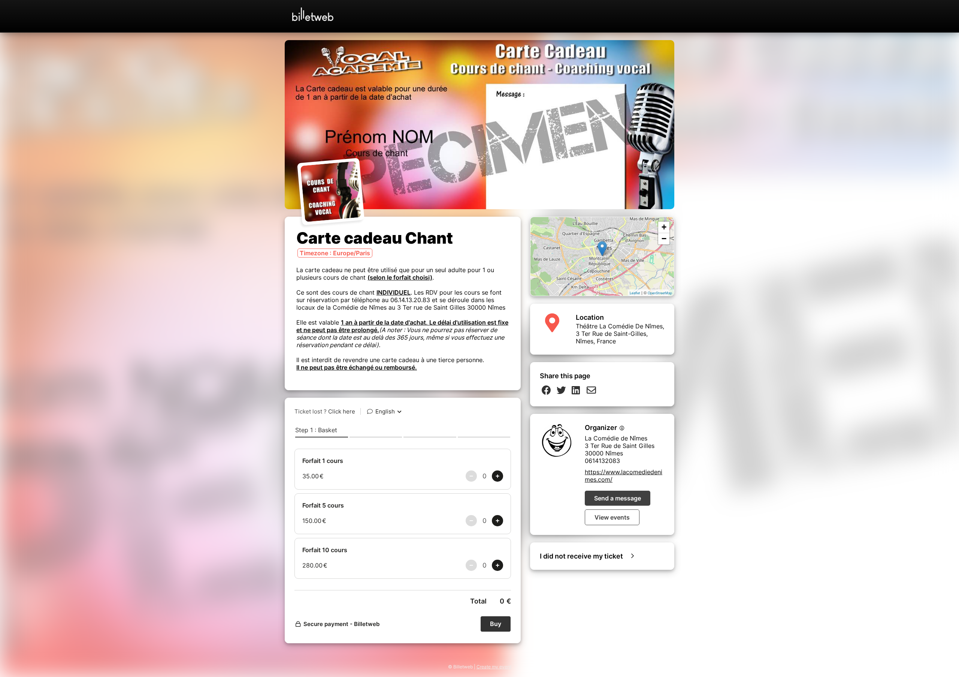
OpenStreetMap (660, 293)
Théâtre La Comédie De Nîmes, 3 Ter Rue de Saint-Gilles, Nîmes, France (620, 333)
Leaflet (635, 293)
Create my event (494, 667)
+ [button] (664, 227)
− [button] (664, 238)
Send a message (617, 498)
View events (612, 517)
